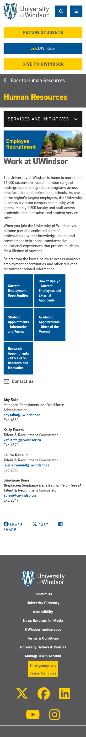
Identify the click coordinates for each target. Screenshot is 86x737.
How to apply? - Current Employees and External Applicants (50, 291)
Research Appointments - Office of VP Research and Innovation (18, 358)
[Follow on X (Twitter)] (21, 696)
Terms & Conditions (43, 638)
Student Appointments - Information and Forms (18, 324)
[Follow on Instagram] (54, 717)
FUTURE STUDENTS (43, 32)
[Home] (26, 11)
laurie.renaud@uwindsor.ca (26, 465)
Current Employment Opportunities (18, 290)
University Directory (43, 602)
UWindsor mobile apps (43, 629)
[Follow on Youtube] (33, 717)
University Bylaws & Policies (43, 647)
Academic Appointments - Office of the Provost (49, 324)
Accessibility (43, 611)
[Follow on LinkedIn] (65, 696)
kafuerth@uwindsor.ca (22, 439)
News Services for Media (43, 620)
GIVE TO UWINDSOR (43, 64)
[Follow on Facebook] (43, 696)
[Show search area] (61, 11)
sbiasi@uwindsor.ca (20, 495)
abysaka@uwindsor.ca (22, 414)
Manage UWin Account (43, 655)
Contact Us (43, 593)
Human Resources (46, 80)
